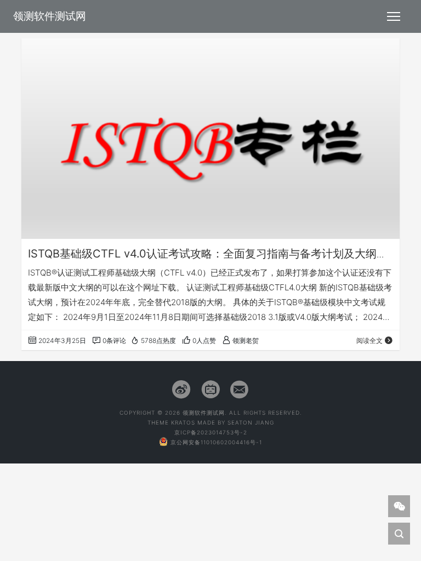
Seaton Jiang (250, 422)
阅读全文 (369, 340)
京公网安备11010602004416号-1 (216, 442)
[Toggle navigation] (393, 16)
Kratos (183, 422)
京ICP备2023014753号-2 (210, 432)
